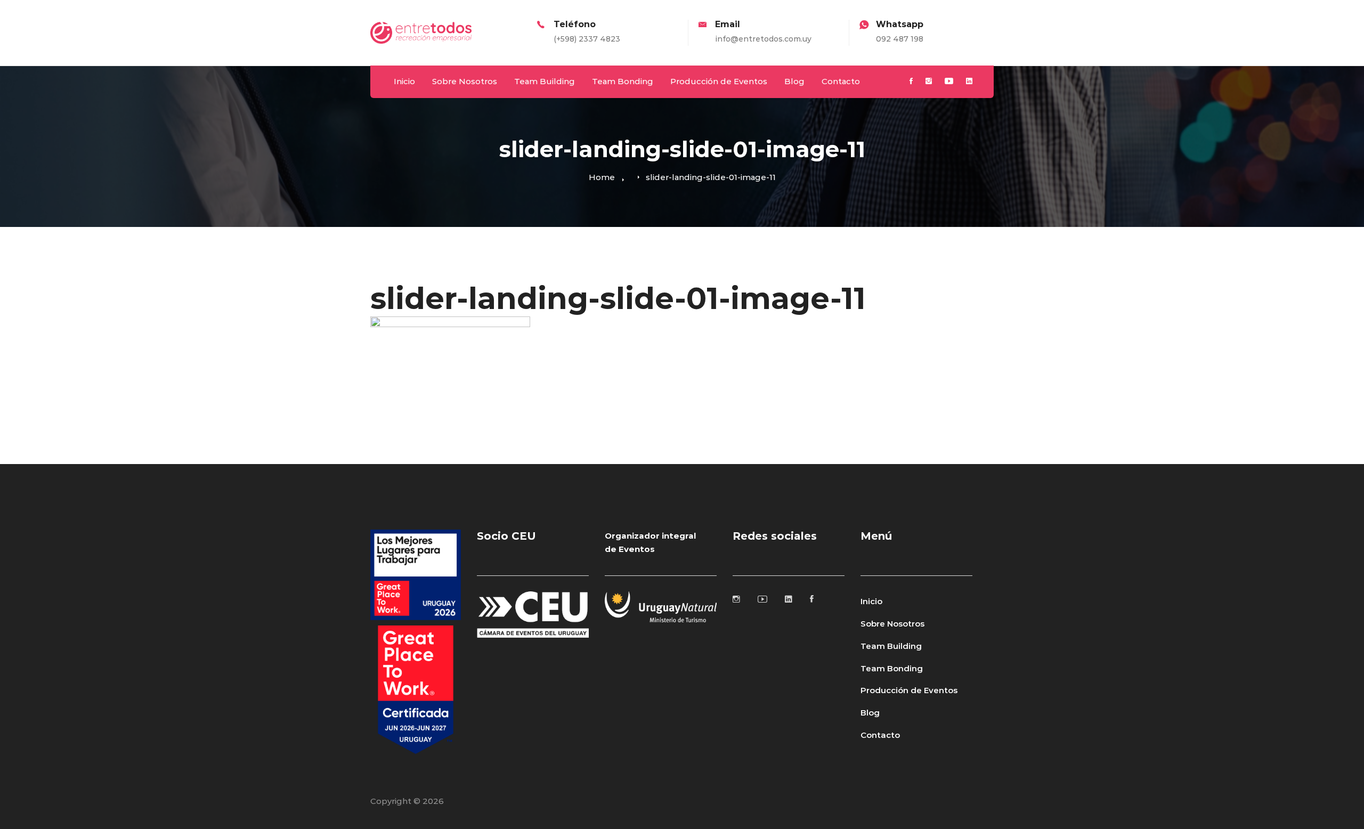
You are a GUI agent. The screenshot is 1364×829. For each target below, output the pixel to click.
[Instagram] (928, 82)
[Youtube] (949, 82)
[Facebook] (911, 82)
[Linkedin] (969, 82)
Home (602, 177)
